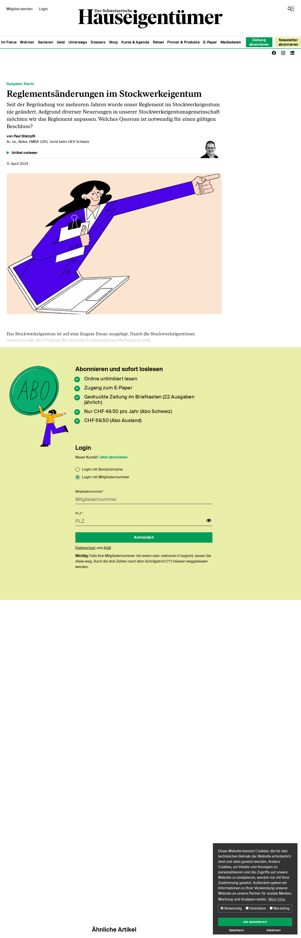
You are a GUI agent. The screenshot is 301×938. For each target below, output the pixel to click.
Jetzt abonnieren (113, 457)
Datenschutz (85, 548)
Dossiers (98, 42)
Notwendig (232, 908)
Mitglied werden (19, 9)
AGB (107, 548)
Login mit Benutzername (102, 469)
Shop (113, 42)
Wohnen (27, 42)
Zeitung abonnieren (259, 42)
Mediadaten (231, 42)
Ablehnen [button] (274, 930)
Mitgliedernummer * (89, 491)
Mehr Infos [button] (276, 899)
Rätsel (158, 42)
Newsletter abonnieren (288, 42)
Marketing (281, 908)
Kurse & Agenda (135, 42)
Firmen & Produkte (183, 42)
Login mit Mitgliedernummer (106, 477)
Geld (61, 42)
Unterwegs (78, 42)
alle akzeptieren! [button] (255, 922)
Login (43, 9)
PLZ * (79, 513)
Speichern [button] (236, 930)
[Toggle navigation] (291, 9)
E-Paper (210, 42)
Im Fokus (9, 42)
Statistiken (257, 908)
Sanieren (45, 42)
